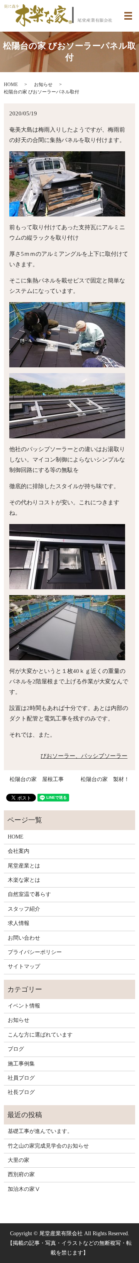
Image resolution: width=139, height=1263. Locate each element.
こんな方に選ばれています (40, 1035)
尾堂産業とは (24, 866)
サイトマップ (24, 966)
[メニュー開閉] (128, 16)
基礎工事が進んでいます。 (40, 1131)
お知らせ (43, 84)
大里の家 (18, 1160)
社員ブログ (21, 1078)
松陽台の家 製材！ (105, 779)
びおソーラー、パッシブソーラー (84, 756)
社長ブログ (21, 1092)
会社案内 (18, 851)
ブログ (16, 1049)
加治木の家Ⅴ (24, 1189)
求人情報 (18, 923)
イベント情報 (24, 1006)
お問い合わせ (24, 938)
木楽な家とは (24, 880)
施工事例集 (21, 1064)
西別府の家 (21, 1174)
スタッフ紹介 (24, 909)
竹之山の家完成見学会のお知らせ (48, 1146)
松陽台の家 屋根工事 (37, 779)
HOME (11, 84)
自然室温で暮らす (29, 894)
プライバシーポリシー (35, 952)
